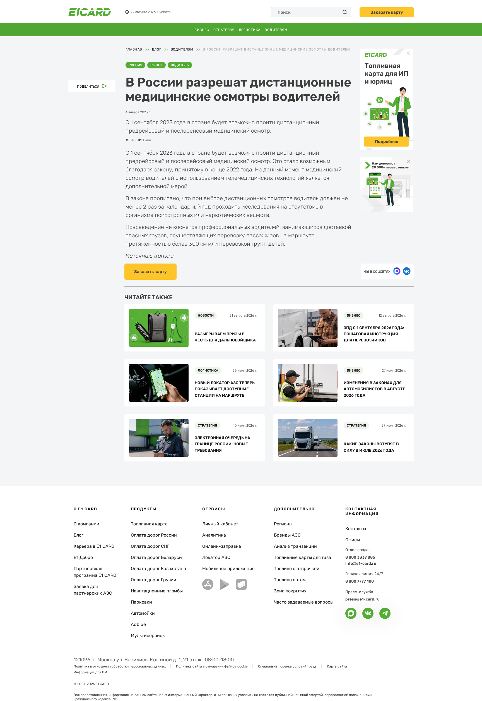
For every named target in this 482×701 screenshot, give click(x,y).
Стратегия (224, 30)
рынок (156, 65)
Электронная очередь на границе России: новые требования (222, 444)
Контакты (355, 528)
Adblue (138, 624)
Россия (135, 65)
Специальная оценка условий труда (287, 666)
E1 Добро (83, 557)
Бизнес (201, 30)
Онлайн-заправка (221, 546)
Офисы (352, 539)
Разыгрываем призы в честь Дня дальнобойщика (225, 337)
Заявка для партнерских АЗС (93, 590)
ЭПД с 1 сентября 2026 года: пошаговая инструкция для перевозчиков (374, 334)
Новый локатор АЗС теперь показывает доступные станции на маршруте (225, 389)
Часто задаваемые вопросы (303, 602)
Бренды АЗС (287, 535)
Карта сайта (337, 666)
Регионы (283, 524)
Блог (78, 535)
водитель (180, 65)
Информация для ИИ (90, 672)
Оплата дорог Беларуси (156, 557)
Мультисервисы (148, 635)
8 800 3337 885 (360, 557)
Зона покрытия (290, 591)
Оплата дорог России (154, 535)
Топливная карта (149, 524)
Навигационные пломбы (157, 591)
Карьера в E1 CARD (94, 546)
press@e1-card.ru (362, 599)
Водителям (276, 30)
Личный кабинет (220, 524)
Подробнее (386, 141)
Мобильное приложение (228, 568)
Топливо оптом (290, 579)
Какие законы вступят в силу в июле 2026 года (371, 447)
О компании (86, 524)
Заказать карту (386, 12)
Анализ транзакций (295, 546)
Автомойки (143, 613)
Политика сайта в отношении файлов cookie (212, 666)
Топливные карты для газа (302, 557)
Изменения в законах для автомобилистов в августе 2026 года (374, 389)
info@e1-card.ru (360, 563)
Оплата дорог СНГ (150, 546)
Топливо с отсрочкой (296, 568)
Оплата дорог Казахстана (158, 568)
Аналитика (214, 535)
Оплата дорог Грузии (153, 579)
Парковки (141, 602)
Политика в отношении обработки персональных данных (120, 666)
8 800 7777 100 (359, 581)
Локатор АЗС (216, 557)
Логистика (250, 30)
